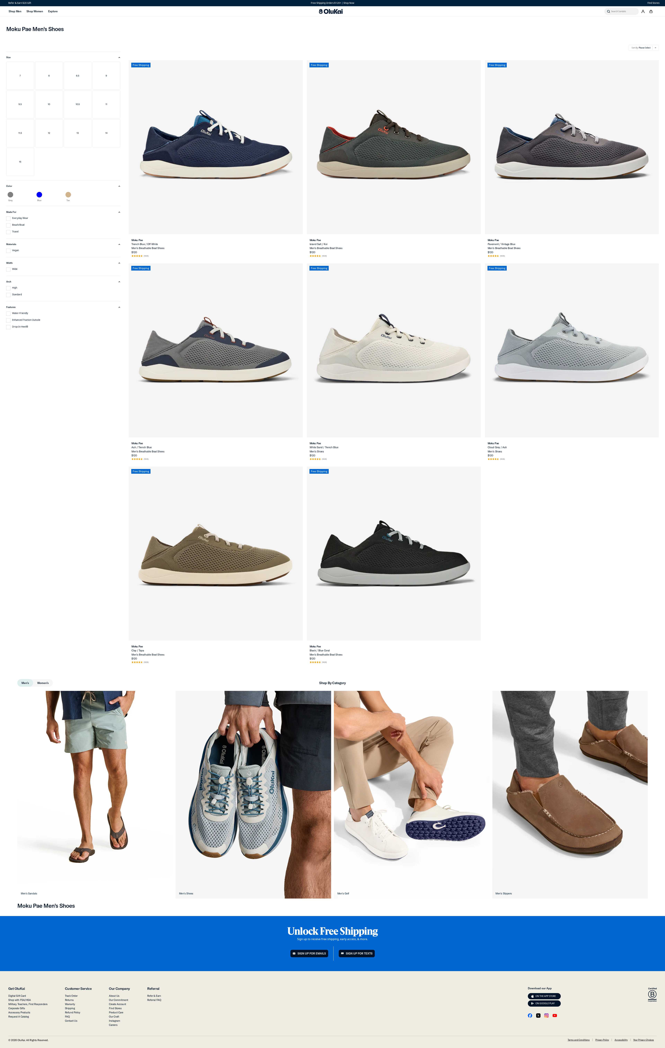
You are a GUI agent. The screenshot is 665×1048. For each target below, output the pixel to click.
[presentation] (532, 996)
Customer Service (78, 988)
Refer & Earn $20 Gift (19, 3)
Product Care (116, 1012)
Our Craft (114, 1016)
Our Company (119, 988)
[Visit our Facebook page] (530, 1015)
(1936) (146, 256)
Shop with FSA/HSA (19, 1000)
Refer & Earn (154, 995)
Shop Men (15, 11)
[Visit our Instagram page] (546, 1015)
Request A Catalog (18, 1016)
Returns (69, 1000)
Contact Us (71, 1020)
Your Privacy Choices (643, 1039)
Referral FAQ (154, 1000)
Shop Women (34, 11)
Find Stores (653, 3)
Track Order (71, 995)
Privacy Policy (602, 1039)
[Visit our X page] (538, 1015)
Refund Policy (72, 1012)
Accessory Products (19, 1012)
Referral (153, 988)
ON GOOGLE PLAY (545, 1003)
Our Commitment (118, 1000)
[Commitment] (652, 995)
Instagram (114, 1020)
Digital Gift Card (17, 995)
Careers (113, 1025)
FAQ (67, 1016)
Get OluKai (16, 988)
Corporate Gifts (16, 1008)
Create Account (117, 1004)
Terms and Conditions (579, 1039)
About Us (114, 995)
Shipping (70, 1008)
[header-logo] (330, 11)
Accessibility (621, 1039)
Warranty (70, 1004)
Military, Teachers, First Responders (28, 1004)
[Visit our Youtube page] (555, 1015)
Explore (53, 11)
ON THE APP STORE (545, 996)
